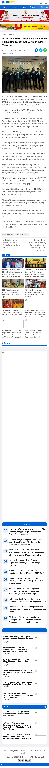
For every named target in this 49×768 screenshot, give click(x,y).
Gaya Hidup (45, 7)
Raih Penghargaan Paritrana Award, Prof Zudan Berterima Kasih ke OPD (11, 244)
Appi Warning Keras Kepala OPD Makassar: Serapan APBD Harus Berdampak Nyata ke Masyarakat (15, 649)
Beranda (3, 751)
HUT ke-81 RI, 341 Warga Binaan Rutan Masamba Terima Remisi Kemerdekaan (17, 683)
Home (5, 7)
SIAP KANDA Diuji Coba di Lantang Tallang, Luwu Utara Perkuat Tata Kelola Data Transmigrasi (18, 695)
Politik (11, 34)
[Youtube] (26, 761)
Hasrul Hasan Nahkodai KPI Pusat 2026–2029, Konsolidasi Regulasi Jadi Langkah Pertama (18, 672)
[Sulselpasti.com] (8, 4)
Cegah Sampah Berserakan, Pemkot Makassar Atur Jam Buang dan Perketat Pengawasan (18, 638)
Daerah (23, 7)
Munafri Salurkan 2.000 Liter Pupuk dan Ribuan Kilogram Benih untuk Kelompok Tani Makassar (17, 661)
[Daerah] (45, 707)
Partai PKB (24, 234)
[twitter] (41, 50)
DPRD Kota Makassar (10, 234)
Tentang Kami (13, 751)
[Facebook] (19, 761)
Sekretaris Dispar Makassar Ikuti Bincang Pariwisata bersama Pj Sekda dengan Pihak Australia (37, 245)
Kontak (30, 751)
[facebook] (36, 50)
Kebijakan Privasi (41, 751)
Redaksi (10, 54)
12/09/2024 (12, 50)
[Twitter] (22, 761)
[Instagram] (29, 761)
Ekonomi (33, 7)
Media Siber (23, 753)
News (14, 7)
